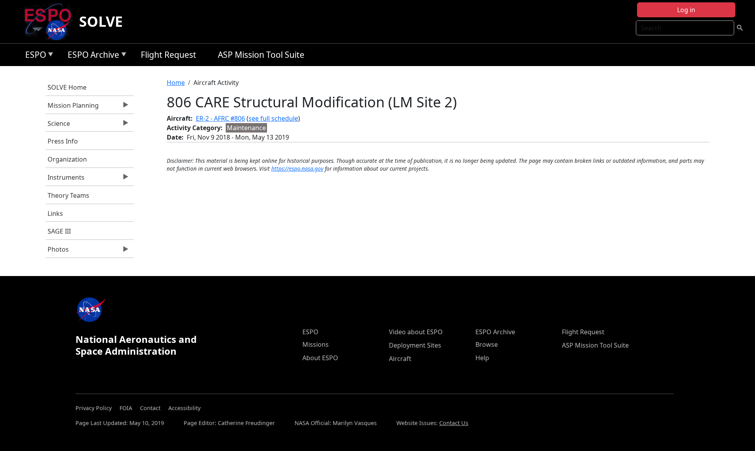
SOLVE (101, 21)
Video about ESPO (416, 332)
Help (482, 357)
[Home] (51, 21)
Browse (486, 344)
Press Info (63, 141)
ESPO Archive (91, 56)
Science (58, 125)
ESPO (33, 56)
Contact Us (453, 423)
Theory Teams (68, 195)
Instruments (65, 179)
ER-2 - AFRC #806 (220, 118)
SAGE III (59, 231)
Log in (686, 10)
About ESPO (320, 357)
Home (176, 82)
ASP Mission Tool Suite (261, 54)
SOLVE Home (67, 87)
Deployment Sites (415, 345)
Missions (315, 344)
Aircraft (400, 358)
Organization (67, 159)
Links (55, 213)
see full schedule (273, 118)
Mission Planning (72, 107)
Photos (57, 251)
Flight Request (168, 54)
